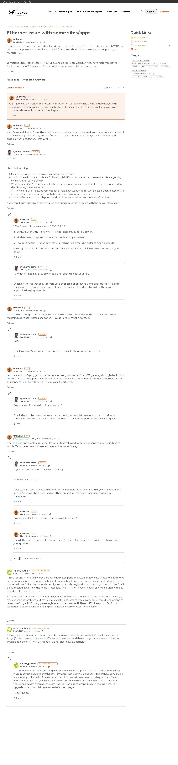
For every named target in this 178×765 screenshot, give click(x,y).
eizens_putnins (21, 571)
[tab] (13, 79)
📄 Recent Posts (139, 41)
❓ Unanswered (151, 45)
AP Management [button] (150, 67)
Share (10, 71)
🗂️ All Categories (139, 37)
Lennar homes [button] (139, 77)
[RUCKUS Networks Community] (18, 11)
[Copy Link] (44, 42)
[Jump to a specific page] (123, 88)
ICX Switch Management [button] (143, 73)
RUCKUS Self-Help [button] (141, 60)
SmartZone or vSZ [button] (141, 63)
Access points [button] (139, 70)
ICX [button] (135, 67)
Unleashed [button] (156, 77)
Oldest (19, 88)
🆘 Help (134, 49)
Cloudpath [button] (160, 63)
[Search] (142, 11)
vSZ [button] (165, 67)
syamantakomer (21, 151)
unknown (18, 39)
